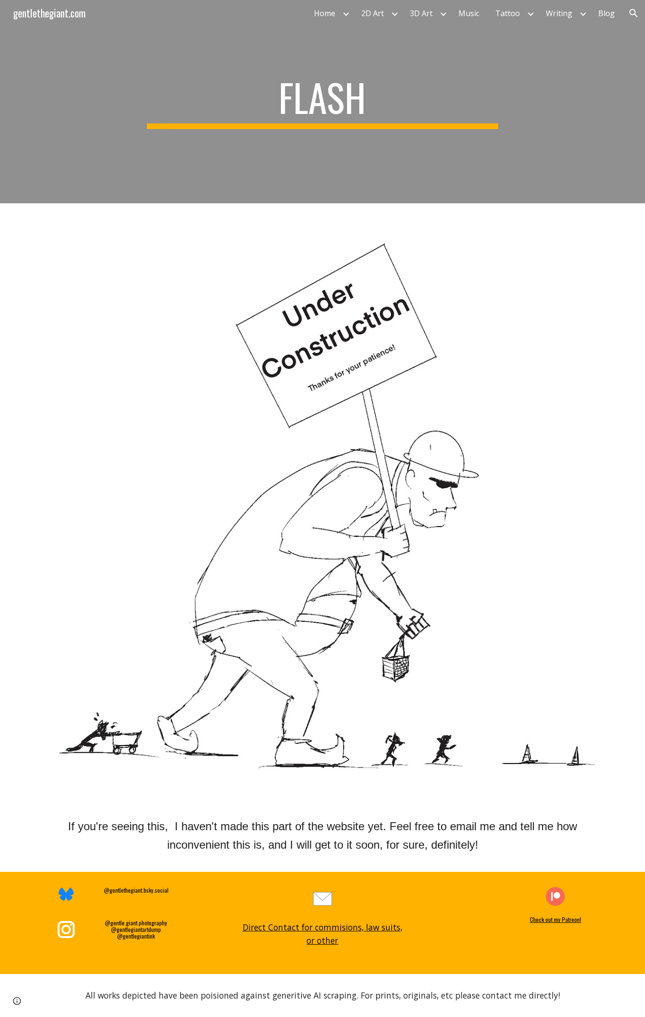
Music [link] (468, 13)
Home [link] (324, 13)
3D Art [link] (421, 13)
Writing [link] (559, 13)
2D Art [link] (372, 13)
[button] (633, 13)
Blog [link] (606, 13)
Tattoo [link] (507, 13)
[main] (322, 101)
